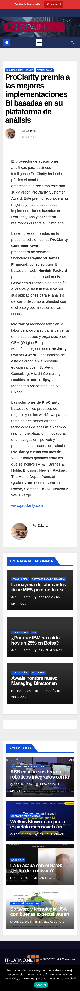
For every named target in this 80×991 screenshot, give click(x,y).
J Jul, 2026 (22, 597)
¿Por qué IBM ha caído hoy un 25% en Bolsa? (35, 640)
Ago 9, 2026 (22, 878)
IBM (34, 632)
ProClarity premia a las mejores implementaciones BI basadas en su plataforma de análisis (37, 98)
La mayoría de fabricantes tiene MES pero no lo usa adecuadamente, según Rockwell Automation (38, 592)
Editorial (31, 131)
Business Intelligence (19, 70)
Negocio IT (38, 673)
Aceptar (41, 984)
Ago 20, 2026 (23, 784)
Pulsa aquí (54, 4)
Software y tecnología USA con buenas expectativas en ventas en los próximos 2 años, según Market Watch (39, 916)
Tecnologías (44, 70)
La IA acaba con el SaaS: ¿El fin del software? (36, 868)
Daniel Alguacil (50, 650)
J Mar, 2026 (23, 691)
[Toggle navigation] (39, 42)
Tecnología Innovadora (25, 903)
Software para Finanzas (25, 816)
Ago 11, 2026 (23, 834)
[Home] (6, 42)
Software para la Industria (48, 579)
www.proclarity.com (27, 505)
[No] (75, 978)
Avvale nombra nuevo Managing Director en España (34, 683)
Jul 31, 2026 (22, 921)
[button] (72, 42)
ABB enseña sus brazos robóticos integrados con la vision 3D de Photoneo (39, 777)
